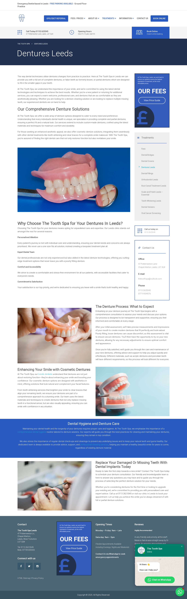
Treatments (108, 18)
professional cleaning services (94, 444)
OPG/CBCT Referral (56, 18)
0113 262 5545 (27, 547)
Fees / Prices (77, 18)
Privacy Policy (37, 578)
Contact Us (142, 18)
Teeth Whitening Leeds (151, 201)
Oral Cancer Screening (151, 213)
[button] (181, 546)
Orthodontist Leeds (149, 180)
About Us (92, 18)
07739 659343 (28, 550)
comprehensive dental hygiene (32, 432)
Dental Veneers (148, 207)
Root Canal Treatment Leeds (153, 186)
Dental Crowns (147, 161)
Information (125, 18)
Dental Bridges (147, 155)
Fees (143, 149)
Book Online (159, 18)
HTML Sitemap (24, 578)
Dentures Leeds (148, 167)
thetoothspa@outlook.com (150, 279)
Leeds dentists (45, 374)
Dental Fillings (147, 173)
